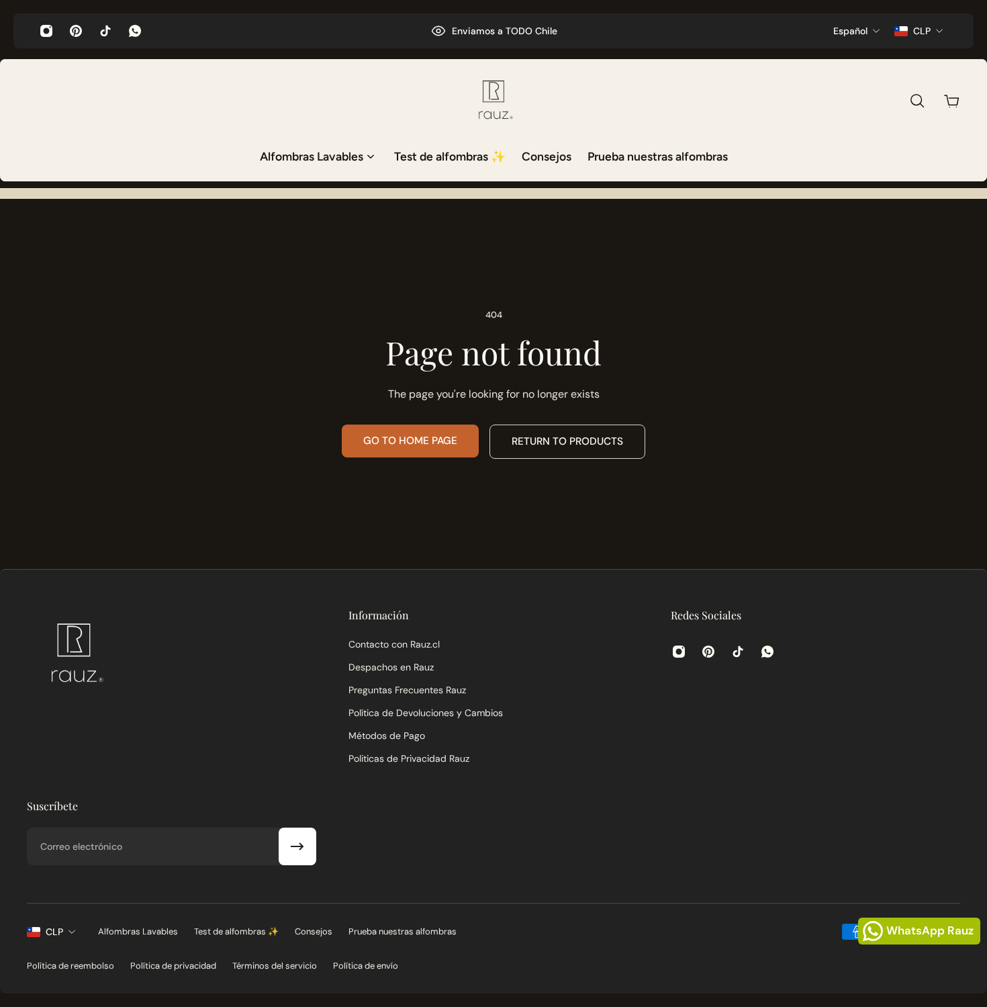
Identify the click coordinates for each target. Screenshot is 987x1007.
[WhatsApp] (135, 31)
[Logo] (493, 101)
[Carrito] (951, 100)
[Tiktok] (105, 31)
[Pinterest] (76, 31)
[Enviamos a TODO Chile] (494, 31)
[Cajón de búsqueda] (917, 100)
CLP (54, 932)
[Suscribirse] (297, 846)
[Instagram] (46, 31)
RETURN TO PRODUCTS (567, 441)
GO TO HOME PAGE (410, 440)
